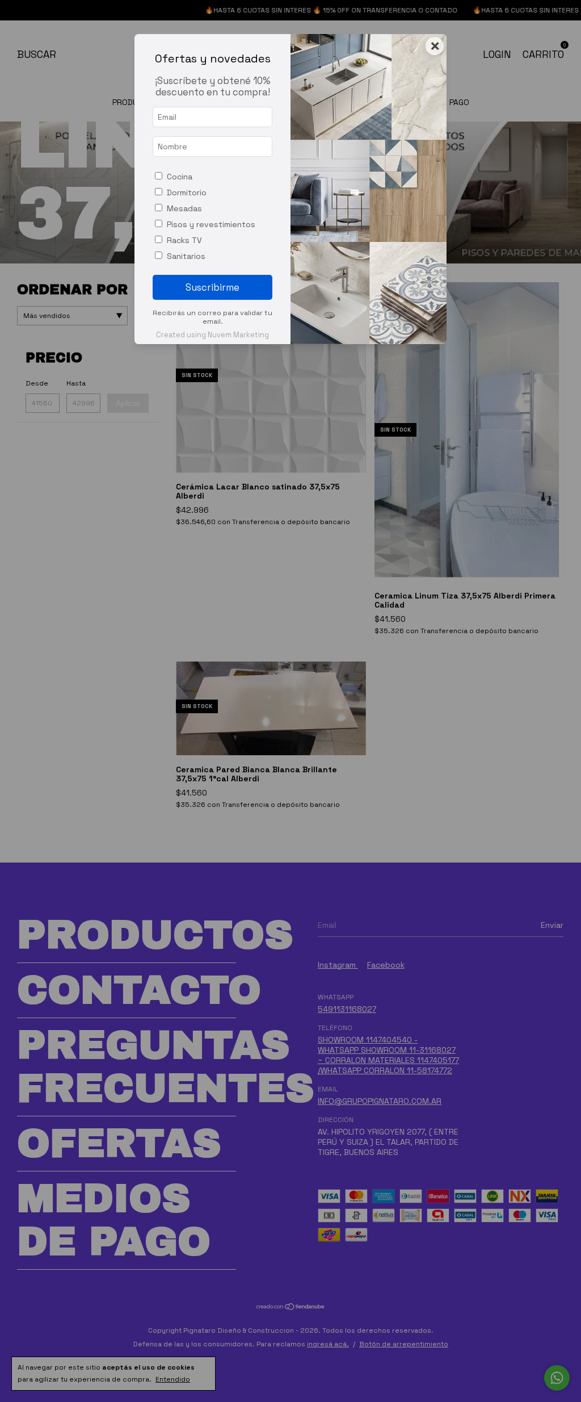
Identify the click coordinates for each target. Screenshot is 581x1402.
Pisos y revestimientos (211, 224)
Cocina (179, 176)
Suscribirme (212, 287)
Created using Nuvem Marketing (212, 335)
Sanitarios (186, 256)
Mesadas (184, 208)
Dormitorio (187, 192)
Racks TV (184, 240)
